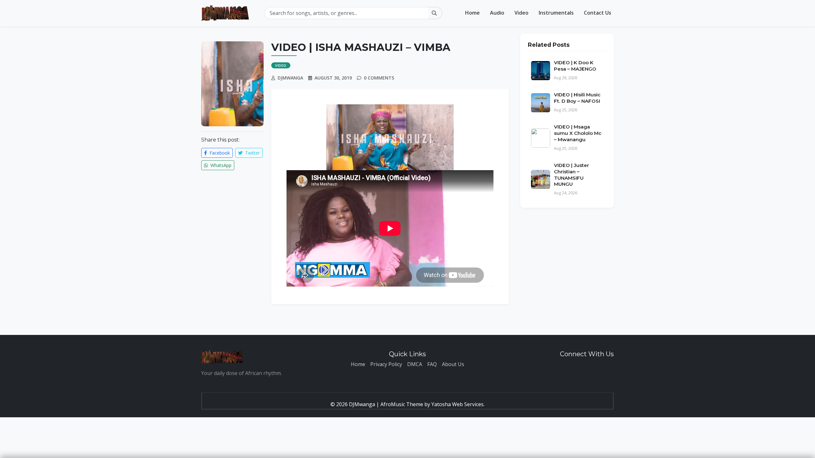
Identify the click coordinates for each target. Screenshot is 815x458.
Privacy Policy (386, 364)
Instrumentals (556, 12)
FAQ (432, 364)
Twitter (252, 153)
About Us (453, 364)
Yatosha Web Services (457, 404)
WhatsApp (220, 165)
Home (472, 12)
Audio (497, 12)
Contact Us (597, 12)
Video (521, 12)
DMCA (414, 364)
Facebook (219, 153)
